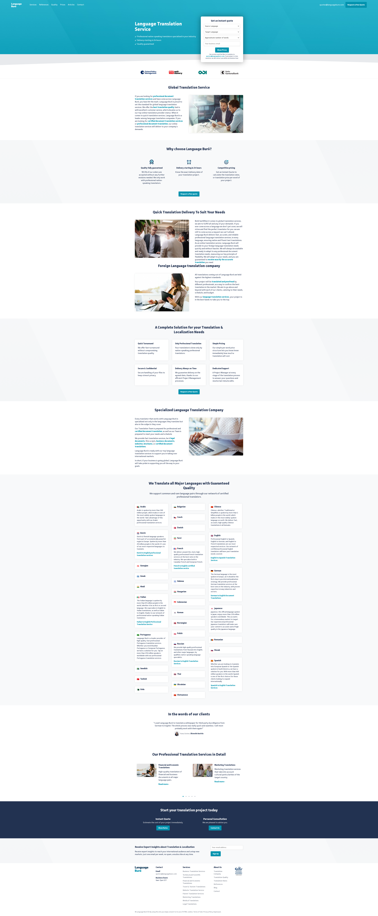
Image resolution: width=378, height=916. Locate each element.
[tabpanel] (189, 776)
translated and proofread (223, 282)
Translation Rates (220, 881)
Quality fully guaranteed (152, 168)
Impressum (217, 912)
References (44, 5)
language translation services (216, 297)
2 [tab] (186, 796)
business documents (165, 441)
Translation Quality (221, 877)
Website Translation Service (193, 890)
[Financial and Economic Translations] (147, 770)
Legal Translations (190, 904)
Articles (71, 5)
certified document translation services (165, 121)
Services (33, 5)
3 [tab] (189, 796)
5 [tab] (195, 796)
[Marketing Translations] (203, 770)
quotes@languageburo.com (332, 5)
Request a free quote (189, 194)
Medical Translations (191, 901)
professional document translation (152, 124)
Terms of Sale (198, 912)
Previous (137, 730)
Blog (215, 888)
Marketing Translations (224, 765)
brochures (148, 444)
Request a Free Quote (356, 5)
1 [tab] (183, 796)
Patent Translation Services (193, 894)
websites (139, 444)
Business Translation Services (194, 871)
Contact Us (215, 828)
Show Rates (163, 828)
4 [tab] (192, 796)
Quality (54, 5)
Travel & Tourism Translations (194, 887)
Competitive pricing (226, 168)
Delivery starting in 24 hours (189, 168)
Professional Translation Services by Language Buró (17, 5)
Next (240, 730)
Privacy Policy (208, 912)
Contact (80, 5)
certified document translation (148, 431)
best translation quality (163, 107)
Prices (62, 5)
